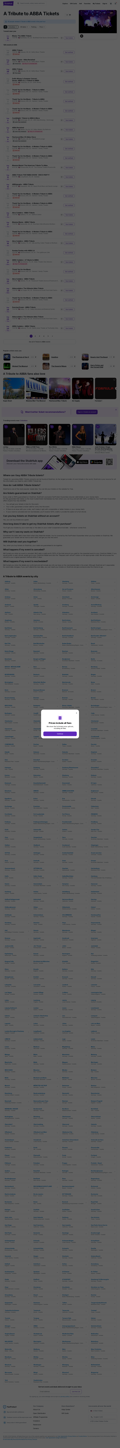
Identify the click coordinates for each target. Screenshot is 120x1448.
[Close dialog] (76, 713)
